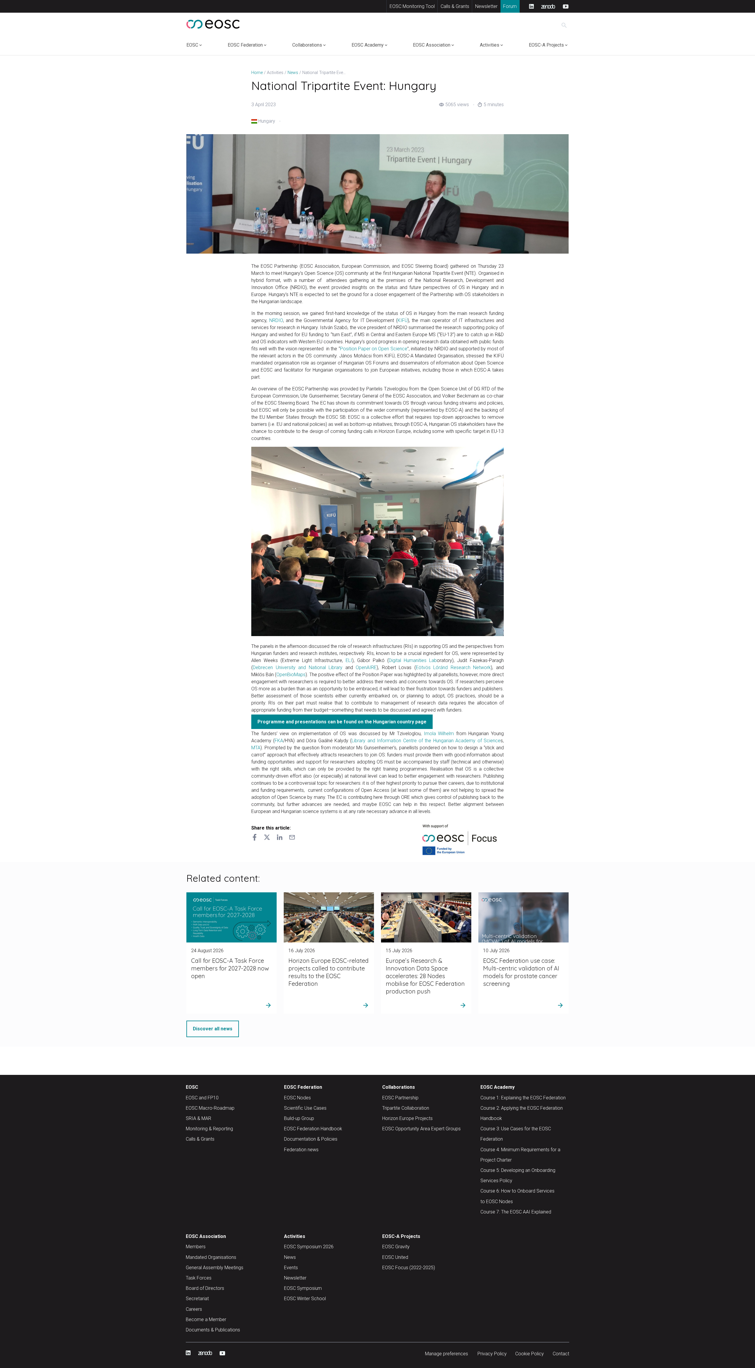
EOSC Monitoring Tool (412, 6)
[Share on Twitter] (267, 838)
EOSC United (395, 1257)
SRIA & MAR (198, 1118)
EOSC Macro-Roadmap (210, 1108)
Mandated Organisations (211, 1257)
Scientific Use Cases (305, 1108)
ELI (349, 660)
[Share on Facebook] (254, 838)
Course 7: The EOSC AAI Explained (515, 1212)
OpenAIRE (366, 667)
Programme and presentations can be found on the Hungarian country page (341, 722)
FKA (279, 740)
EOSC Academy (368, 45)
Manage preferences (446, 1353)
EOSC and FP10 (202, 1098)
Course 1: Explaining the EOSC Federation (523, 1098)
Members (196, 1246)
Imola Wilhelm (439, 733)
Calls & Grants (455, 6)
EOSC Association (431, 45)
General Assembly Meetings (214, 1267)
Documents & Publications (213, 1330)
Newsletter (486, 6)
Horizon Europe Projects (407, 1118)
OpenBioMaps (291, 674)
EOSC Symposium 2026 (309, 1246)
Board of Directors (205, 1288)
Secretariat (197, 1298)
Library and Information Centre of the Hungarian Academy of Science (426, 740)
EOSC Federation (245, 45)
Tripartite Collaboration (405, 1108)
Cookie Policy (529, 1353)
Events (291, 1267)
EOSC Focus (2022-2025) (408, 1267)
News (290, 1257)
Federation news (301, 1149)
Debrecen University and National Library (297, 667)
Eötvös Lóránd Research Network (453, 667)
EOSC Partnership (400, 1098)
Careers (194, 1309)
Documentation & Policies (310, 1139)
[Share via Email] (292, 838)
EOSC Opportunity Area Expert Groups (421, 1128)
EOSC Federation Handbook (313, 1128)
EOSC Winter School (305, 1298)
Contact (561, 1353)
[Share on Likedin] (279, 838)
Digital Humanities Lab (413, 660)
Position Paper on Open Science (373, 349)
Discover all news (212, 1029)
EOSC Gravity (396, 1246)
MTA (255, 747)
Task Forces (198, 1278)
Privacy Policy (492, 1353)
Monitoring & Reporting (209, 1128)
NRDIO (276, 320)
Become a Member (206, 1319)
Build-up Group (299, 1118)
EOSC (192, 45)
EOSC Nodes (297, 1098)
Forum (510, 6)
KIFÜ (403, 320)
